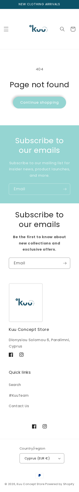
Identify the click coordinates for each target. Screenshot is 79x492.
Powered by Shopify (59, 484)
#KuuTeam (19, 395)
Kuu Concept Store (30, 484)
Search (15, 384)
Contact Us (19, 406)
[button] (6, 29)
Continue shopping (39, 102)
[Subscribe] (64, 189)
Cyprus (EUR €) (37, 458)
